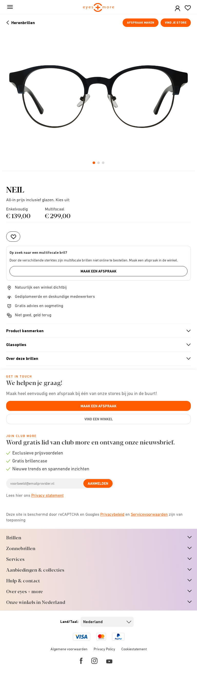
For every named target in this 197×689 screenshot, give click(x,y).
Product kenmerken (96, 330)
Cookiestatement (134, 649)
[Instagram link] (94, 661)
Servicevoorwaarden (149, 514)
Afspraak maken (140, 22)
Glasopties (96, 344)
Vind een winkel (98, 419)
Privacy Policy (104, 649)
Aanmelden (98, 483)
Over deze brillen (96, 358)
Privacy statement (47, 495)
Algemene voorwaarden (69, 649)
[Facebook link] (81, 661)
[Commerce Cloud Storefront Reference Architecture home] (98, 8)
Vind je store (175, 22)
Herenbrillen (23, 22)
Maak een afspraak (98, 271)
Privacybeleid (112, 514)
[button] (177, 8)
